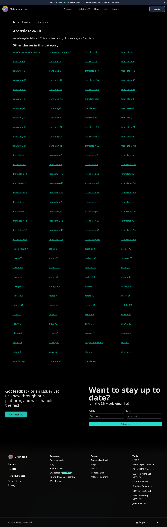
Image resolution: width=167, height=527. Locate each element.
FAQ (105, 9)
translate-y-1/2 (92, 145)
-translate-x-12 (20, 173)
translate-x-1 (127, 52)
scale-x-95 (53, 258)
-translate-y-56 (128, 230)
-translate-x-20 (92, 173)
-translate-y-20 (92, 220)
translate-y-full (128, 145)
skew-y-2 (125, 352)
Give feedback (16, 414)
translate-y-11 (92, 361)
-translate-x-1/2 (92, 192)
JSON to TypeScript (141, 491)
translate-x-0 (91, 52)
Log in (157, 9)
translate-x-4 (91, 61)
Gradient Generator (142, 486)
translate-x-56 (92, 89)
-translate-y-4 (127, 202)
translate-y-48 (92, 136)
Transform (26, 22)
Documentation (57, 460)
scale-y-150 (18, 295)
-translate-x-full (128, 192)
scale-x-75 (126, 248)
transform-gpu (20, 361)
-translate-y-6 (55, 211)
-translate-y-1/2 (92, 239)
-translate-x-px (56, 192)
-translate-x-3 (91, 155)
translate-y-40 (55, 136)
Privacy (11, 485)
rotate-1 (125, 342)
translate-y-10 (128, 117)
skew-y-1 (89, 352)
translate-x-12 (128, 70)
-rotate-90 (90, 305)
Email (128, 411)
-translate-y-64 (20, 239)
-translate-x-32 (20, 183)
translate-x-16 (19, 80)
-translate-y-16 (56, 220)
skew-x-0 (17, 314)
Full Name (93, 411)
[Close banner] (164, 2)
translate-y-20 (92, 127)
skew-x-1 (17, 352)
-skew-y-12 (54, 342)
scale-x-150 (90, 267)
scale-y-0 (125, 267)
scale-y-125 (126, 286)
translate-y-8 (91, 117)
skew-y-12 (126, 323)
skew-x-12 (126, 314)
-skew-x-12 (90, 333)
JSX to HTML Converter (143, 469)
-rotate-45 (54, 305)
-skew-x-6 (53, 333)
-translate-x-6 (55, 164)
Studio (135, 459)
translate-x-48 (55, 89)
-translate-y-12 (20, 220)
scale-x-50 (90, 248)
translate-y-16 (55, 127)
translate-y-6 (55, 117)
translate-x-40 (19, 89)
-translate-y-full (128, 239)
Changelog (55, 472)
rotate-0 (53, 295)
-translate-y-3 (91, 202)
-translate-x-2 (55, 155)
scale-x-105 (126, 258)
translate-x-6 (19, 70)
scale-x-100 (90, 258)
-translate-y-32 (20, 230)
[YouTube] (14, 469)
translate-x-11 (55, 361)
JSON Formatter (140, 503)
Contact (115, 9)
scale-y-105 (54, 286)
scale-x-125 (54, 267)
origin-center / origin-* (60, 52)
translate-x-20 (55, 80)
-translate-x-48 (92, 183)
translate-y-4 (127, 108)
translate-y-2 (55, 108)
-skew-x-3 (17, 333)
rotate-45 (89, 295)
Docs (96, 9)
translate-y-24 (128, 127)
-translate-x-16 (56, 173)
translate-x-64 (128, 89)
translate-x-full (92, 98)
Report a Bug (97, 472)
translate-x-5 (127, 61)
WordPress (55, 481)
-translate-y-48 (92, 230)
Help (93, 464)
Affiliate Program (99, 476)
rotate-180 (18, 305)
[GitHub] (9, 469)
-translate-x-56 (128, 183)
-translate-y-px (56, 239)
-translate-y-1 (19, 202)
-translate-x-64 (20, 192)
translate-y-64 (19, 145)
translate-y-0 (127, 98)
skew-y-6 (89, 323)
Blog (52, 464)
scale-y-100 (18, 286)
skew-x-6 (89, 314)
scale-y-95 (126, 277)
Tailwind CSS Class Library (62, 476)
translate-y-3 (91, 108)
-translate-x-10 (128, 164)
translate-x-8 (55, 70)
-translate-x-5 (19, 164)
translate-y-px (55, 145)
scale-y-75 (53, 277)
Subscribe (125, 424)
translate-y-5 (19, 117)
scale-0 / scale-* (20, 248)
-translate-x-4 (127, 155)
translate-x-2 (19, 61)
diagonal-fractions (94, 342)
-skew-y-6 (17, 342)
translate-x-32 (128, 80)
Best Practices (57, 468)
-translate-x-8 (91, 164)
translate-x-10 (92, 70)
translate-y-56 (128, 136)
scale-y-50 (17, 277)
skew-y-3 (53, 323)
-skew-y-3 (126, 333)
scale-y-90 (90, 277)
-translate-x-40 (56, 183)
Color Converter (140, 481)
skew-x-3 (53, 314)
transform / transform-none (26, 52)
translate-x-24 (92, 80)
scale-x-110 (18, 267)
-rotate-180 (126, 305)
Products (68, 9)
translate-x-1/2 (56, 98)
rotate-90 (125, 295)
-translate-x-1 (19, 155)
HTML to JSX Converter (143, 464)
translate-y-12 (19, 127)
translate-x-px (19, 98)
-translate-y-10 (44, 22)
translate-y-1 (19, 108)
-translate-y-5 (19, 211)
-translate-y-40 (56, 230)
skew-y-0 (17, 323)
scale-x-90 (17, 258)
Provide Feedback (100, 460)
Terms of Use (14, 481)
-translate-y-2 (55, 202)
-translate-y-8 (91, 211)
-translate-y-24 (128, 220)
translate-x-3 (55, 61)
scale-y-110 (90, 286)
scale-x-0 (53, 248)
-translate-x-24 (128, 173)
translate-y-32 (19, 136)
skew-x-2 (53, 352)
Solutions (83, 9)
